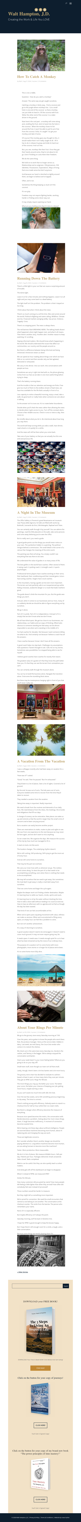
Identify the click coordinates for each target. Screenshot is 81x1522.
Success (34, 81)
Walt (20, 81)
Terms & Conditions (47, 1517)
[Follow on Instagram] (44, 9)
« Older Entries (22, 1272)
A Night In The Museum (36, 512)
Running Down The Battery (38, 278)
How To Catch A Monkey (36, 76)
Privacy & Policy (34, 1517)
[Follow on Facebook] (40, 9)
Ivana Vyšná (65, 1517)
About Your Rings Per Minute (40, 1027)
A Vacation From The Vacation (41, 761)
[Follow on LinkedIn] (36, 9)
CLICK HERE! (40, 1425)
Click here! (40, 1368)
